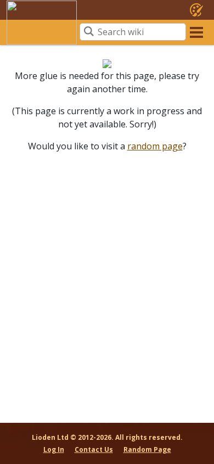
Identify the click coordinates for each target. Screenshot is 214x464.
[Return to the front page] (41, 22)
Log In (53, 449)
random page (155, 146)
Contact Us (94, 449)
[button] (196, 32)
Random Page (147, 449)
